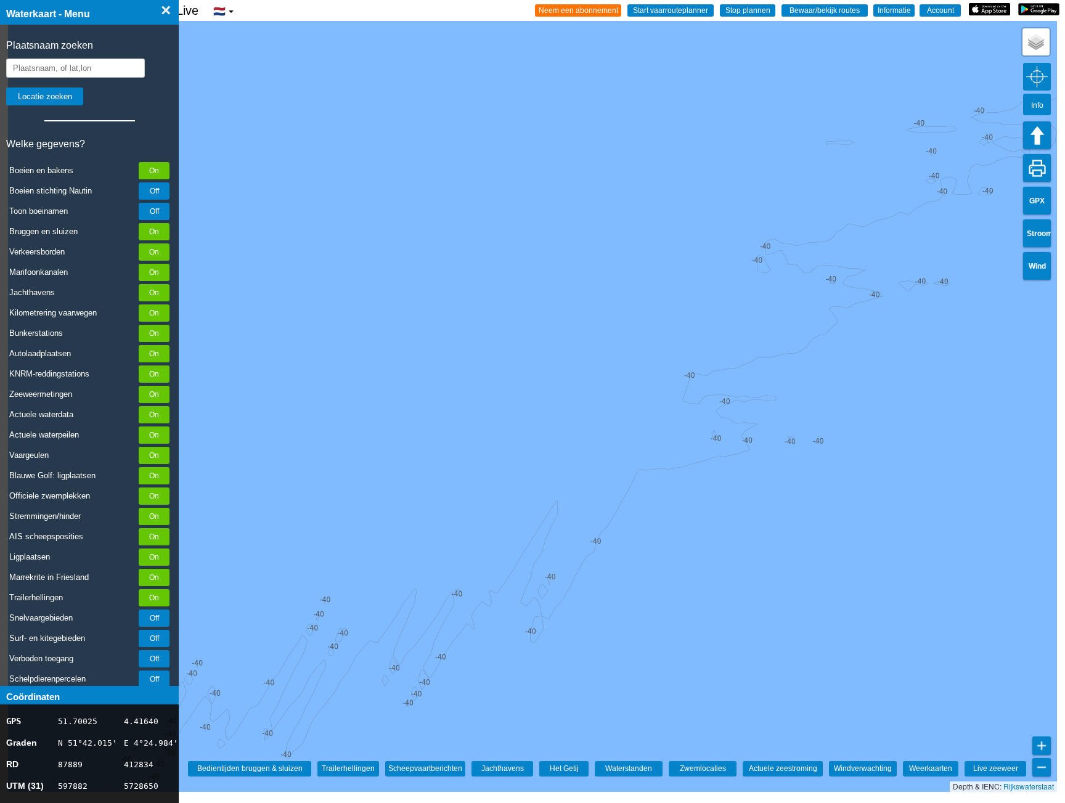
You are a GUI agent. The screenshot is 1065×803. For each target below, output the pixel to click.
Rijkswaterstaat (1028, 786)
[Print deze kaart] (1037, 168)
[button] (1036, 41)
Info (1037, 105)
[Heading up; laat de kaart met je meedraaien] (1037, 135)
